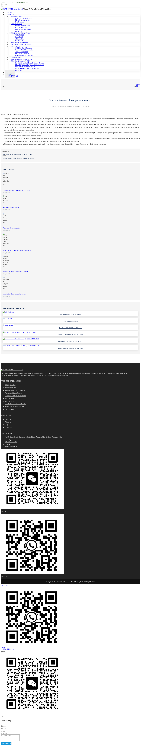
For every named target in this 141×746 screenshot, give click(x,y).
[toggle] (50, 9)
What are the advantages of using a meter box (16, 271)
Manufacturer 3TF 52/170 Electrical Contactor (70, 328)
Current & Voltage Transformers (15, 396)
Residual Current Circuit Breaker (15, 404)
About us (8, 422)
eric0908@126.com (21, 2)
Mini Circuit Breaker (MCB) (14, 406)
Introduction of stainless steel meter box (14, 294)
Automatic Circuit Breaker (13, 393)
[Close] (1, 725)
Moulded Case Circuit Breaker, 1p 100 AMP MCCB (70, 341)
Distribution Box (10, 385)
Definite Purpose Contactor (24, 55)
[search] (2, 6)
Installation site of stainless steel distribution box (18, 158)
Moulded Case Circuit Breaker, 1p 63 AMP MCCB (70, 334)
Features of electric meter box (11, 228)
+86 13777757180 (7, 2)
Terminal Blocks (10, 388)
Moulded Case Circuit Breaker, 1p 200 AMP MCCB (70, 348)
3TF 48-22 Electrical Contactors (70, 321)
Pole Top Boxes (10, 409)
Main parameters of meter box (12, 207)
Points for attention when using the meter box (17, 154)
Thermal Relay (10, 401)
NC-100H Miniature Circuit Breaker (27, 68)
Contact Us (12, 76)
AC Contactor (9, 398)
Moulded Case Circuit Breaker (15, 390)
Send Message (6, 743)
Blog (6, 425)
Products (8, 419)
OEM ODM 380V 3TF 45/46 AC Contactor (70, 314)
